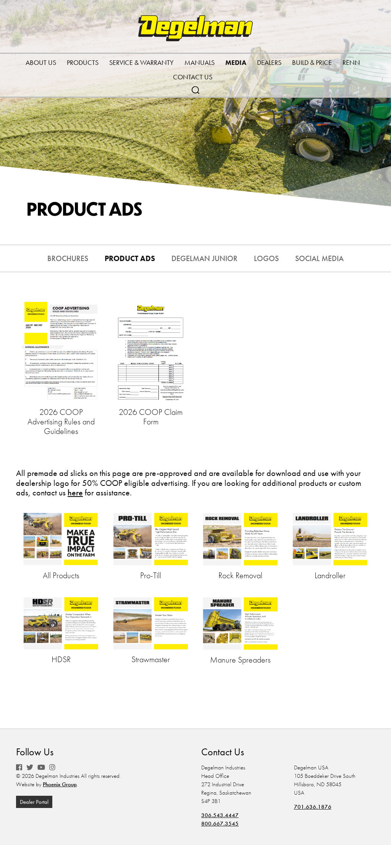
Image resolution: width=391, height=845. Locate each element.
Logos (266, 258)
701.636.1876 (312, 807)
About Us (41, 62)
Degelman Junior (204, 258)
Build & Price (312, 62)
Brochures (67, 258)
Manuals (199, 62)
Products (83, 62)
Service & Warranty (141, 62)
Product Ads (130, 258)
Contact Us (192, 77)
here (75, 492)
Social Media (319, 258)
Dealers (269, 62)
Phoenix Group (60, 784)
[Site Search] (195, 89)
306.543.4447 (220, 815)
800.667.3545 (220, 823)
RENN (351, 62)
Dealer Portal (34, 802)
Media (235, 62)
